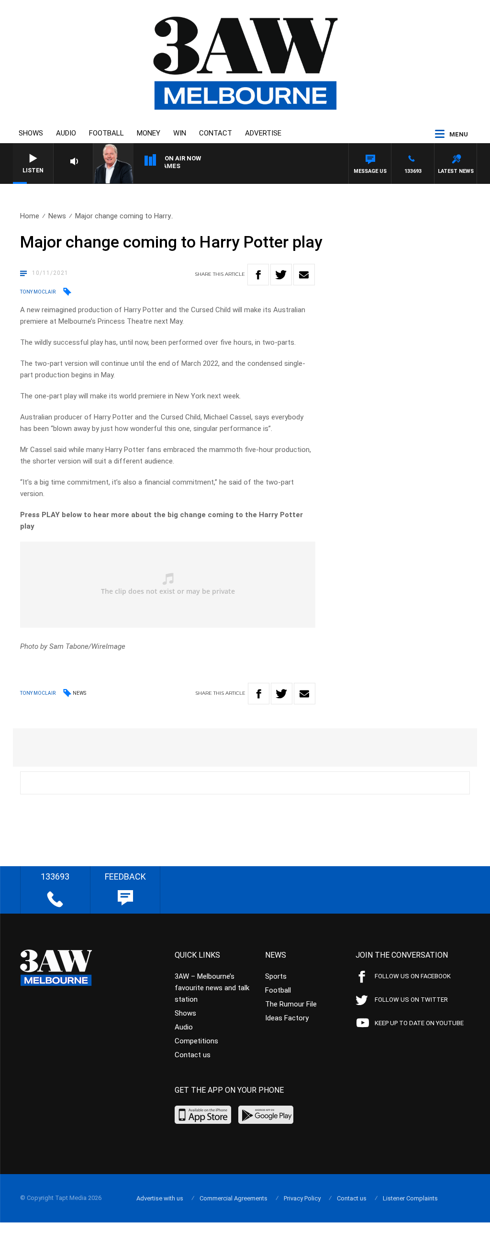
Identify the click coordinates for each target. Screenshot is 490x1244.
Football (106, 133)
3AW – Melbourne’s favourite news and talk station (212, 988)
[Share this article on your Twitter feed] (281, 274)
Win (179, 133)
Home (29, 216)
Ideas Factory (287, 1018)
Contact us (193, 1055)
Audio (66, 133)
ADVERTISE (263, 133)
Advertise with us (159, 1198)
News (57, 216)
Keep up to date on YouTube (419, 1023)
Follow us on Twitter (411, 999)
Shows (31, 133)
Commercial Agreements (233, 1198)
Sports (276, 976)
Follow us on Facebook (413, 976)
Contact (215, 133)
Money (148, 133)
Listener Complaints (410, 1198)
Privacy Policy (302, 1198)
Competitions (196, 1041)
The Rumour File (291, 1004)
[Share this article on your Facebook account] (258, 274)
